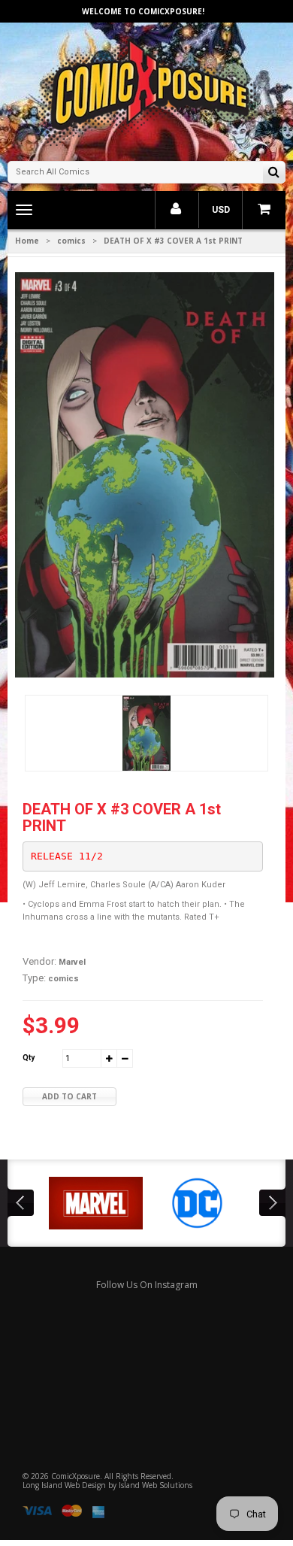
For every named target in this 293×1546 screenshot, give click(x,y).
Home (27, 240)
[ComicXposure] (146, 90)
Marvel (72, 962)
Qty (29, 1057)
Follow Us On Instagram (147, 1284)
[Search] (274, 173)
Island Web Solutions (155, 1485)
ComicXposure (75, 1476)
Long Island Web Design (64, 1485)
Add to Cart (69, 1096)
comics (71, 240)
